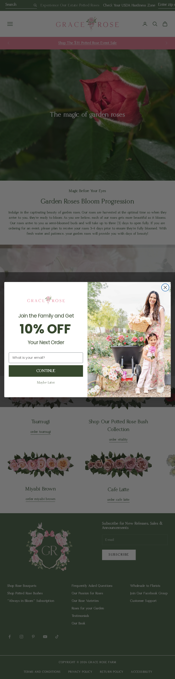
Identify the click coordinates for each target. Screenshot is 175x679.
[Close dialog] (165, 287)
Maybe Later (46, 382)
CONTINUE (45, 371)
